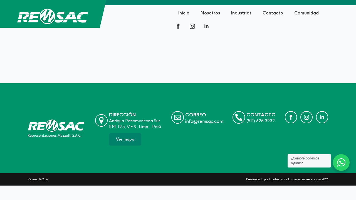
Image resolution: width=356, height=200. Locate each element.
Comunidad (306, 13)
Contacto (273, 13)
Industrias (241, 13)
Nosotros (210, 13)
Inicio (183, 13)
